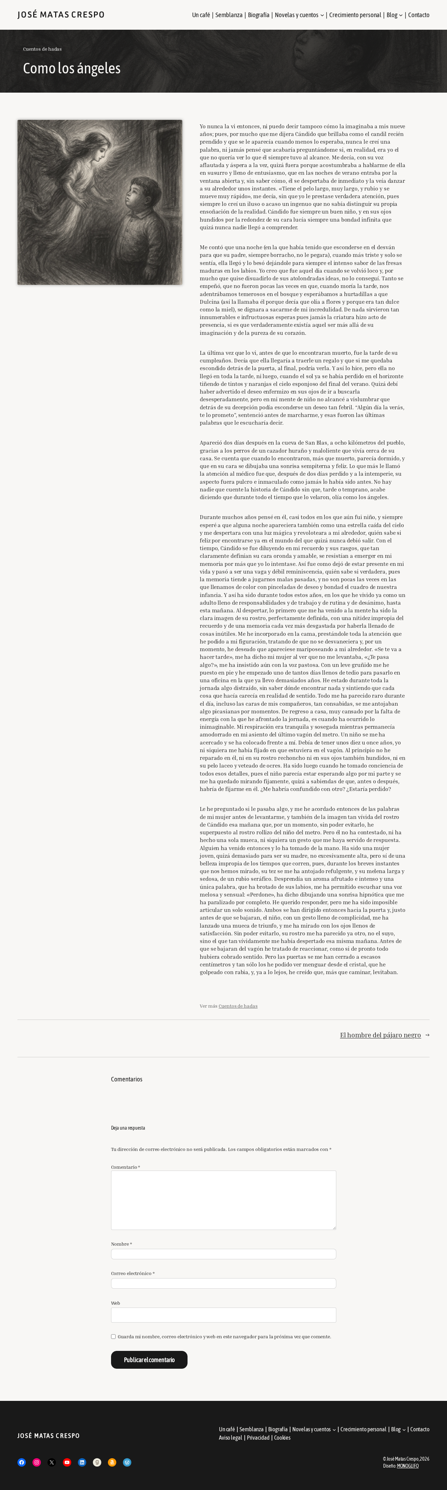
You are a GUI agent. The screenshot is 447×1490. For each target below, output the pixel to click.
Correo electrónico (133, 1273)
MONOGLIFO (408, 1466)
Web (115, 1303)
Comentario (125, 1167)
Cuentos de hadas (42, 49)
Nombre (121, 1244)
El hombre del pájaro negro (380, 1035)
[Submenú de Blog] (401, 15)
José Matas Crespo (61, 15)
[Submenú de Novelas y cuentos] (322, 15)
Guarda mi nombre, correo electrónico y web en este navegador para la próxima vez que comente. (224, 1336)
